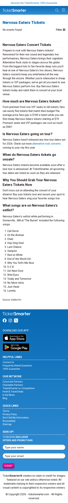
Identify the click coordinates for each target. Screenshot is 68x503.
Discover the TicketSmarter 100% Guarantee (34, 3)
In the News (9, 395)
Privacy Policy (10, 414)
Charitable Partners (13, 385)
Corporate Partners (13, 381)
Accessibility (9, 421)
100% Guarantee (11, 369)
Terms (6, 411)
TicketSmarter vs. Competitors (19, 388)
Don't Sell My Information (16, 417)
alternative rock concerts (46, 143)
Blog (5, 398)
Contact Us (8, 362)
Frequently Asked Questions (17, 365)
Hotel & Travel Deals (13, 391)
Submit (8, 466)
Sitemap (7, 424)
